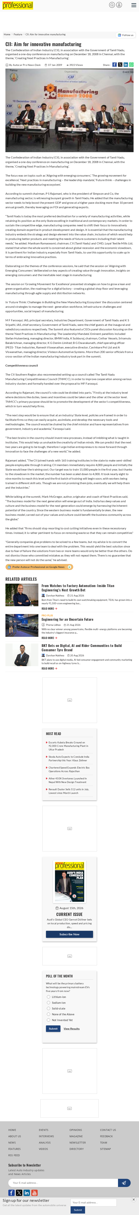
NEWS (12, 1142)
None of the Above (63, 1014)
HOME (12, 1130)
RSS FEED (14, 1155)
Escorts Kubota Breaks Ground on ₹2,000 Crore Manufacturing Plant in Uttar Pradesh (68, 746)
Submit (53, 1028)
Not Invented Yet (62, 1020)
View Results (72, 1028)
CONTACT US (108, 1130)
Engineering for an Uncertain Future (67, 619)
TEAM (103, 1142)
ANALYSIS (45, 1142)
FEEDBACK (106, 1136)
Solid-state (58, 1008)
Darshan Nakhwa (55, 595)
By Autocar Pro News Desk (25, 64)
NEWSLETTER (78, 1142)
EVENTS (43, 1130)
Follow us (128, 35)
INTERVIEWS (46, 1136)
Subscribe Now (70, 934)
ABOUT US (14, 1136)
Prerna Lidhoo (53, 624)
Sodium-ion (59, 1002)
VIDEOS (43, 1149)
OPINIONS (76, 1130)
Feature (18, 34)
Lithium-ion (59, 996)
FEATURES (14, 1149)
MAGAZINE (76, 1136)
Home (7, 34)
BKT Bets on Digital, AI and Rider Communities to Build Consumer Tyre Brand (82, 647)
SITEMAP (105, 1149)
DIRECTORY (77, 1149)
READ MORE (49, 608)
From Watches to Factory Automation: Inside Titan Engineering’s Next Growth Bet (78, 587)
